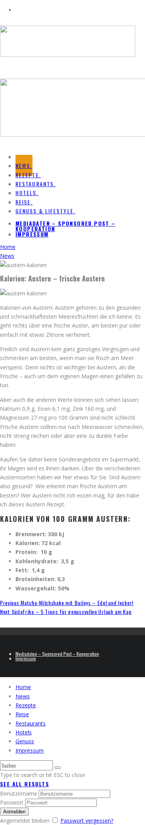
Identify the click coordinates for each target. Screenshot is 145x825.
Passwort (12, 802)
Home (23, 687)
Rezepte (25, 705)
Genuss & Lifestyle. (45, 211)
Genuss (24, 741)
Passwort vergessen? (86, 820)
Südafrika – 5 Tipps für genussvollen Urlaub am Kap (66, 611)
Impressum (32, 234)
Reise (22, 714)
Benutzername (18, 793)
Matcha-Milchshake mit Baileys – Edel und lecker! (66, 603)
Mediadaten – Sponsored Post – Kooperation (65, 226)
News (22, 696)
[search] (58, 768)
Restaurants (30, 723)
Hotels (23, 732)
